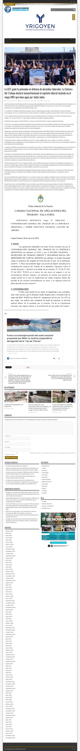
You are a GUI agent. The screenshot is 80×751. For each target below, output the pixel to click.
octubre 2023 (9, 605)
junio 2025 (9, 562)
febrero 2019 (9, 731)
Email (6, 441)
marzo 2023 (9, 621)
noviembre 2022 (10, 630)
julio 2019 (8, 720)
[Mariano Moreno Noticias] (16, 11)
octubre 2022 (9, 632)
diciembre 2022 (10, 627)
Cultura (44, 468)
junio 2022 (9, 641)
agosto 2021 (9, 663)
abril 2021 (8, 672)
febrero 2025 (9, 571)
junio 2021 (9, 668)
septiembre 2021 (10, 661)
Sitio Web (7, 447)
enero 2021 (9, 679)
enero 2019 (9, 733)
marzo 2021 (9, 675)
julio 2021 (8, 666)
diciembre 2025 (10, 549)
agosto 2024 (9, 582)
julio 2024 (8, 585)
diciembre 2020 (10, 681)
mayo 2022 (9, 643)
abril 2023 (8, 618)
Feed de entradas (47, 504)
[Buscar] (74, 9)
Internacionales (46, 479)
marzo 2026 (9, 542)
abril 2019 (8, 726)
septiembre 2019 (10, 715)
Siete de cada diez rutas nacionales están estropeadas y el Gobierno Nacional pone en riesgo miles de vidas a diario (39, 407)
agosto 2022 (9, 636)
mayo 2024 (9, 589)
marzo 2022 (9, 648)
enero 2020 (9, 706)
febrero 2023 (9, 623)
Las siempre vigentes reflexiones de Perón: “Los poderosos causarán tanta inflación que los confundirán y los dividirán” (22, 499)
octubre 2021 (9, 659)
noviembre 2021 (10, 657)
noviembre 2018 (10, 738)
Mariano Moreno (46, 481)
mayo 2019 (9, 724)
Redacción (15, 100)
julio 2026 (8, 533)
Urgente (44, 493)
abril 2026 (8, 540)
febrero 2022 (9, 650)
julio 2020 (8, 693)
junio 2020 (9, 695)
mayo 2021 (9, 670)
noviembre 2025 (10, 551)
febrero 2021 (9, 677)
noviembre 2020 (10, 684)
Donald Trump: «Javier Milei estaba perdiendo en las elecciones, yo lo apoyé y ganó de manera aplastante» (44, 4)
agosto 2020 (9, 690)
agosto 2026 (9, 531)
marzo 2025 (9, 569)
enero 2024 (9, 598)
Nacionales (23, 100)
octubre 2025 (9, 553)
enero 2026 (9, 547)
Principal (28, 100)
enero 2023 (9, 625)
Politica (44, 488)
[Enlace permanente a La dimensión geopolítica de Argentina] (15, 402)
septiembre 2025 (10, 556)
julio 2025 (8, 560)
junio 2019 (9, 722)
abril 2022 (8, 645)
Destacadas (45, 472)
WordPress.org (46, 508)
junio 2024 (9, 587)
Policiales (44, 486)
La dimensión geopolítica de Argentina (16, 466)
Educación (45, 477)
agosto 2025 (9, 558)
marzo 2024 (9, 594)
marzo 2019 (9, 729)
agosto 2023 (9, 609)
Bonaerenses (45, 466)
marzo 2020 (9, 702)
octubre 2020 (9, 686)
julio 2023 (8, 612)
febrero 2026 (9, 544)
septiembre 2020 (10, 688)
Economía (44, 475)
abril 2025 (8, 567)
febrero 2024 (9, 596)
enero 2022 (9, 652)
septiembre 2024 (10, 580)
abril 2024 (8, 591)
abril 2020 (8, 699)
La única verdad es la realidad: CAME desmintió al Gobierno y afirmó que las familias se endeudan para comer (62, 407)
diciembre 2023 (10, 600)
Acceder (44, 501)
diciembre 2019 (10, 708)
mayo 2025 (9, 564)
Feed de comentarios (48, 506)
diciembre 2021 (10, 654)
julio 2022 (8, 639)
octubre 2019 (9, 713)
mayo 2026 (9, 538)
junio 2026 (9, 535)
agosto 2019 (9, 717)
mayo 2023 (9, 616)
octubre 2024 (9, 578)
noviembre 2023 (10, 603)
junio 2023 (9, 614)
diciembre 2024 (10, 573)
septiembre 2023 (10, 607)
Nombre (7, 436)
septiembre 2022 (10, 634)
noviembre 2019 (10, 711)
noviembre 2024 (10, 576)
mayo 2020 (9, 697)
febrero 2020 (9, 704)
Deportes (44, 470)
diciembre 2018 (10, 735)
